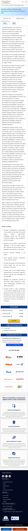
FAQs (4, 488)
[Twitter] (6, 476)
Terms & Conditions (7, 499)
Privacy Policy (5, 497)
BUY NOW (14, 320)
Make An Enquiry (6, 529)
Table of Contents (14, 23)
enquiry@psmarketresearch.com (9, 330)
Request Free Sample (20, 529)
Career (4, 484)
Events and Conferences (8, 490)
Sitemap (4, 501)
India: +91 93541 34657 (7, 506)
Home (3, 5)
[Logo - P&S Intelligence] (8, 2)
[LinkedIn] (10, 476)
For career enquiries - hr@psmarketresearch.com (13, 511)
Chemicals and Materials (10, 5)
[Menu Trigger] (26, 2)
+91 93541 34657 (6, 328)
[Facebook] (3, 476)
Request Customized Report (14, 344)
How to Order (5, 495)
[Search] (23, 2)
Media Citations (6, 486)
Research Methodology (7, 482)
